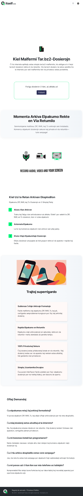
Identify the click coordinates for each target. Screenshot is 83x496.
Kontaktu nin (44, 493)
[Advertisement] (41, 23)
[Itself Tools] (41, 164)
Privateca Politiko (33, 490)
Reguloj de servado (19, 490)
